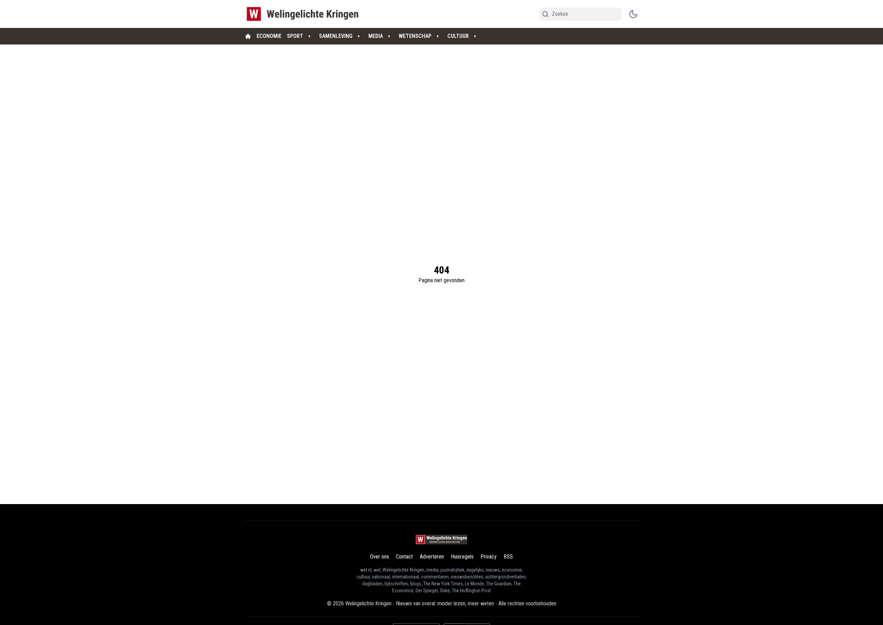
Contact (404, 556)
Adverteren (432, 556)
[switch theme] (633, 14)
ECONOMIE (269, 36)
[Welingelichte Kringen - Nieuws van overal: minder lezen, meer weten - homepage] (304, 14)
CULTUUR (458, 36)
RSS (508, 556)
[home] (248, 36)
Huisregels (462, 556)
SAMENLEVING (336, 36)
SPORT (295, 36)
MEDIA (375, 36)
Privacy (488, 556)
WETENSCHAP (415, 36)
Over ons (379, 556)
